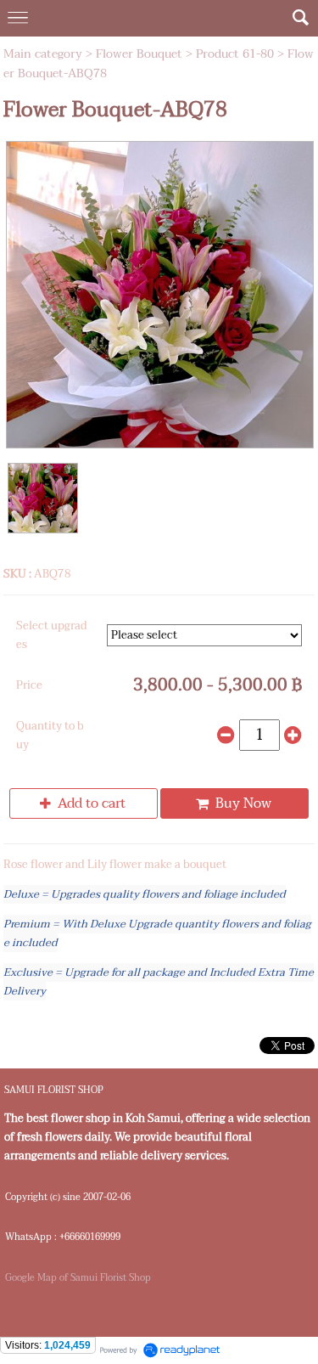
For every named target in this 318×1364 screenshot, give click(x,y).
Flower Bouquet (139, 54)
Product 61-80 (235, 54)
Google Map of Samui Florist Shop (78, 1278)
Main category (42, 54)
